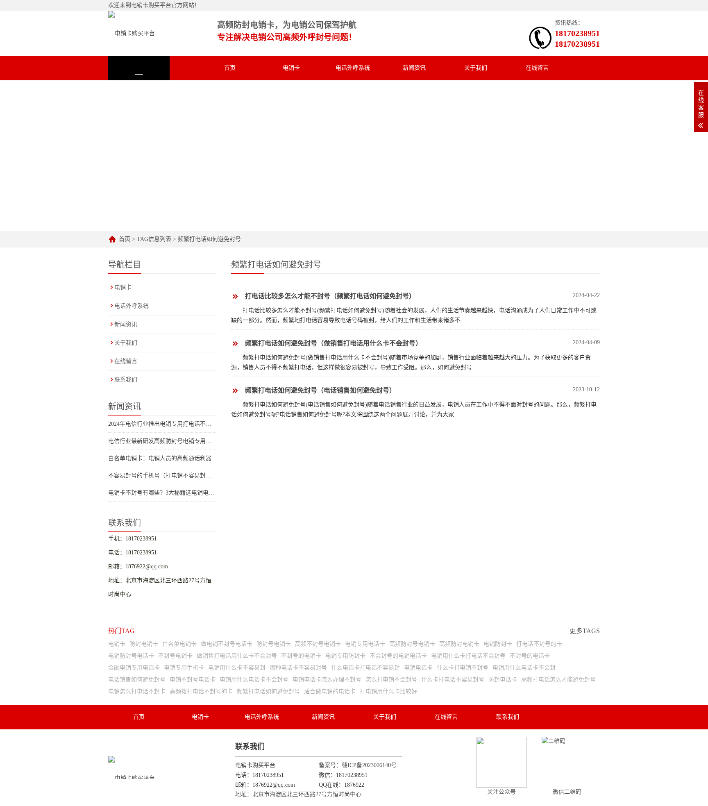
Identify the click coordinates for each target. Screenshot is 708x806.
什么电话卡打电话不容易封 (365, 668)
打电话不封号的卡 (539, 644)
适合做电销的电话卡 (330, 691)
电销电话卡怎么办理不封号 (327, 680)
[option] (439, 155)
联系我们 (138, 92)
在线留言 (537, 68)
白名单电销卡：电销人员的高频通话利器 (159, 458)
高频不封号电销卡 (318, 644)
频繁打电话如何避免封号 (268, 691)
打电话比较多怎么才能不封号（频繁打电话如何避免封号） (330, 296)
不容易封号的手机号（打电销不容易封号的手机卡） (174, 475)
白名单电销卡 (179, 644)
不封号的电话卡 (530, 656)
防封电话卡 (502, 680)
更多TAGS (585, 630)
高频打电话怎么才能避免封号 (558, 680)
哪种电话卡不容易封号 (298, 668)
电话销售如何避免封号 (137, 680)
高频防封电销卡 (459, 644)
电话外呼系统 (353, 68)
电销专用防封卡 (345, 656)
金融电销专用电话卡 (134, 668)
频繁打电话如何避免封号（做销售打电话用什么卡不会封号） (333, 343)
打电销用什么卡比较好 (388, 691)
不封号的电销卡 (301, 656)
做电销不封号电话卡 (226, 644)
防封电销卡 (143, 644)
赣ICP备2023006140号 (369, 765)
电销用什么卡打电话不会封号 (468, 656)
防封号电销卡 (273, 644)
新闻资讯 (414, 68)
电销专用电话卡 (365, 644)
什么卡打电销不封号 (462, 668)
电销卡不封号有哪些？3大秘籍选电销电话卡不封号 (172, 493)
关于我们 (475, 68)
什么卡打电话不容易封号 (452, 680)
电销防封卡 (497, 644)
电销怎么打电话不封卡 (137, 691)
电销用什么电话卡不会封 (524, 668)
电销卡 (291, 68)
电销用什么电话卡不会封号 (254, 680)
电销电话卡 (418, 668)
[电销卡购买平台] (131, 33)
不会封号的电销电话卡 (398, 656)
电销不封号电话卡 (193, 680)
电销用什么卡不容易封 (237, 668)
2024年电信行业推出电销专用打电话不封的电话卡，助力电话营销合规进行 (202, 424)
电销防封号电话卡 (131, 656)
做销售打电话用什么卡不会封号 (237, 656)
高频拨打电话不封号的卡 (201, 691)
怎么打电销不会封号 (391, 680)
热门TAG (121, 630)
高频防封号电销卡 (412, 644)
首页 (230, 68)
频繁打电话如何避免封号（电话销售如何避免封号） (320, 390)
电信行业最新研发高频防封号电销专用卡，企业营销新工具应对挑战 (194, 441)
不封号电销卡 (175, 656)
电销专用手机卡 (184, 668)
